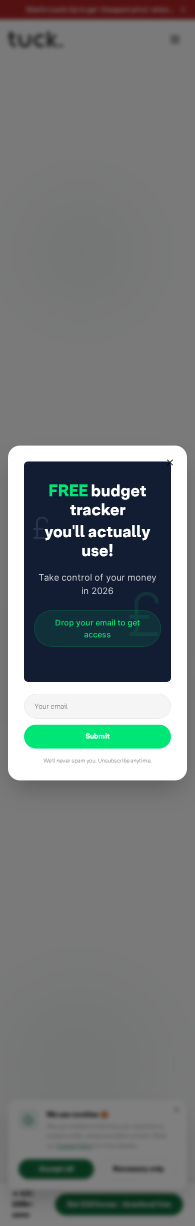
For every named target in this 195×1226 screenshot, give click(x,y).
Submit (98, 736)
